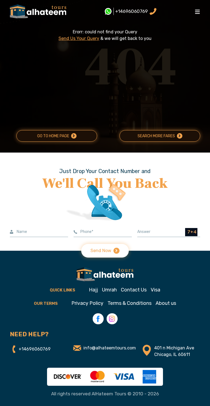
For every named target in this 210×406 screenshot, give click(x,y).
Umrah (109, 290)
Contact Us (134, 290)
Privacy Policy (87, 303)
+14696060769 (131, 11)
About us (166, 303)
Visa (155, 290)
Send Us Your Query (79, 38)
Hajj (93, 290)
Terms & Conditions (129, 303)
